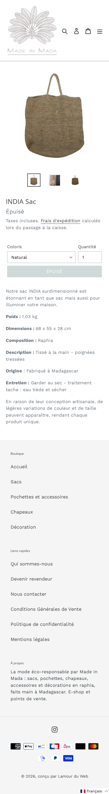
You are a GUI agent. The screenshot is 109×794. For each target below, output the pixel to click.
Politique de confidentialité (42, 624)
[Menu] (100, 30)
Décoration (23, 527)
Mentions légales (30, 639)
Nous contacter (28, 594)
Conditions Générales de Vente (46, 609)
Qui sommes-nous (32, 563)
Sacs (16, 481)
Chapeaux (22, 512)
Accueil (19, 466)
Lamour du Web (73, 776)
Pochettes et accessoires (39, 496)
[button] (94, 791)
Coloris (14, 246)
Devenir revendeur (31, 579)
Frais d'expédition (60, 220)
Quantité (87, 246)
